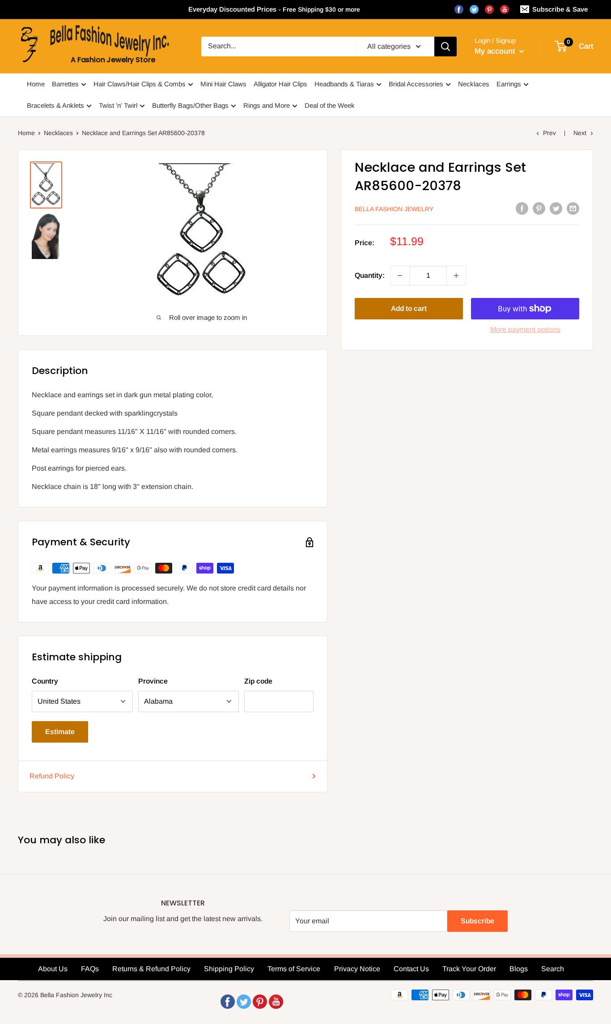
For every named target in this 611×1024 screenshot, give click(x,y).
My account (496, 51)
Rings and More (266, 105)
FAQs (90, 969)
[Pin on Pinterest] (539, 208)
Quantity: (370, 275)
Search (552, 969)
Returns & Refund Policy (151, 969)
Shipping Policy (229, 969)
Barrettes (65, 84)
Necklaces (473, 84)
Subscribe (477, 921)
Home (36, 84)
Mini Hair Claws (223, 84)
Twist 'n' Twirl (118, 105)
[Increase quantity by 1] (456, 275)
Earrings (508, 84)
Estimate (60, 731)
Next (579, 132)
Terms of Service (293, 969)
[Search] (445, 46)
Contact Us (411, 969)
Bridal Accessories (416, 84)
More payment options (525, 329)
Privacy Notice (357, 969)
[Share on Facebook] (522, 208)
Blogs (518, 969)
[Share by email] (573, 208)
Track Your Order (469, 969)
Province (153, 681)
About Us (53, 969)
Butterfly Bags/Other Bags (190, 105)
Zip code (258, 681)
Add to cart (409, 308)
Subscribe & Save (560, 9)
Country (45, 681)
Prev (549, 132)
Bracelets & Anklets (55, 105)
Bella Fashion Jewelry (394, 208)
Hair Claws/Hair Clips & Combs (139, 84)
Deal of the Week (330, 105)
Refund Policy (52, 776)
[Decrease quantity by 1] (399, 275)
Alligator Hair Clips (280, 84)
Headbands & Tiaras (344, 84)
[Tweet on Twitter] (556, 208)
